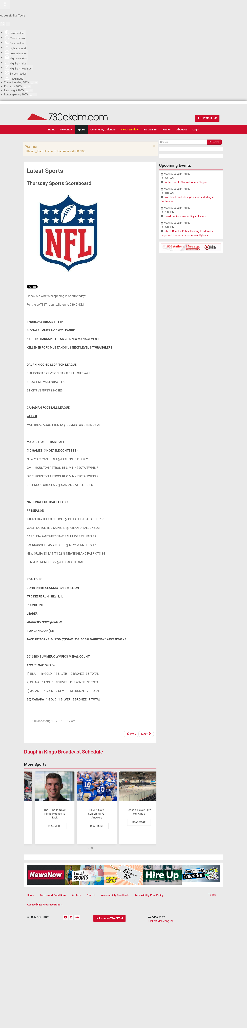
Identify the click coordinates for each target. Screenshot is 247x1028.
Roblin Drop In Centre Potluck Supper (185, 182)
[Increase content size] (36, 82)
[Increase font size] (29, 86)
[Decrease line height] (27, 90)
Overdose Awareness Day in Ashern (185, 216)
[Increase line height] (31, 90)
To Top (212, 894)
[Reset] (2, 24)
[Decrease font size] (25, 86)
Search (215, 142)
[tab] (88, 848)
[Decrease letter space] (31, 94)
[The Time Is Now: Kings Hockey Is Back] (48, 808)
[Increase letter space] (35, 94)
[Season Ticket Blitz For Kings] (132, 808)
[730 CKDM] (77, 114)
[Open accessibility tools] (5, 4)
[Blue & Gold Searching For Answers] (90, 808)
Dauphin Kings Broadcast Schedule (63, 752)
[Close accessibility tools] (8, 24)
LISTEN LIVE (209, 118)
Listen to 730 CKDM (111, 918)
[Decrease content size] (32, 82)
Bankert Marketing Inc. (161, 921)
